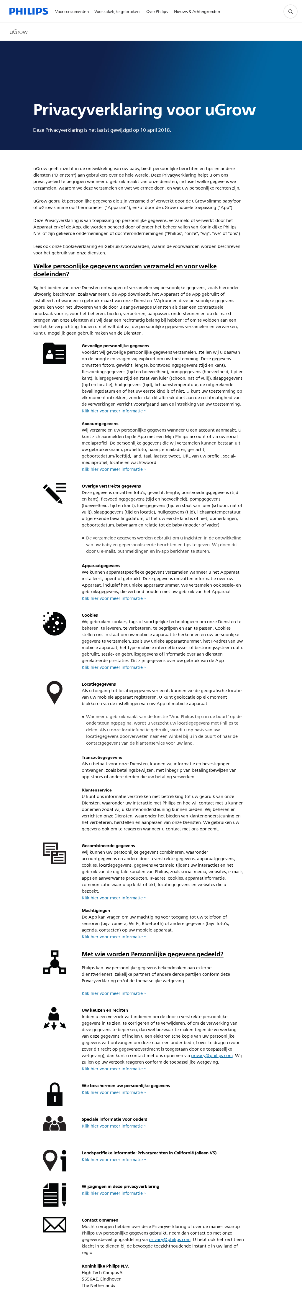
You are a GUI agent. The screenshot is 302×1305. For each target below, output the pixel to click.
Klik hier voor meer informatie (112, 411)
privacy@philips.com (212, 1055)
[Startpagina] (28, 11)
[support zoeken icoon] (290, 11)
